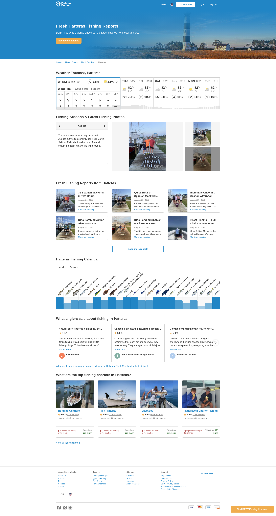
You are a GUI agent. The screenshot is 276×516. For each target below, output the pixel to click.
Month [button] (61, 267)
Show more (65, 349)
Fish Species (97, 481)
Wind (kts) (65, 88)
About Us (62, 476)
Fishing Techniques (100, 476)
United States (71, 62)
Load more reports (138, 249)
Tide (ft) (96, 88)
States (129, 478)
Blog (60, 481)
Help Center (165, 476)
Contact (61, 484)
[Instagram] (70, 508)
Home (59, 62)
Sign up (213, 4)
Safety (61, 486)
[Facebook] (59, 508)
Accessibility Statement (171, 489)
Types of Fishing (99, 478)
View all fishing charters (68, 443)
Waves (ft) (81, 88)
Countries (130, 476)
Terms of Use (166, 478)
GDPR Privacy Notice (170, 484)
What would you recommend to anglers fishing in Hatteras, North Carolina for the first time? (102, 366)
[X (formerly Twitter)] (65, 508)
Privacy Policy (167, 481)
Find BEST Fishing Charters (252, 509)
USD (163, 4)
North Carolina (87, 62)
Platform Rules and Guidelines (173, 486)
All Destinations (133, 484)
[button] (74, 267)
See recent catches (68, 40)
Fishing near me (99, 484)
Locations (130, 481)
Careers (61, 478)
